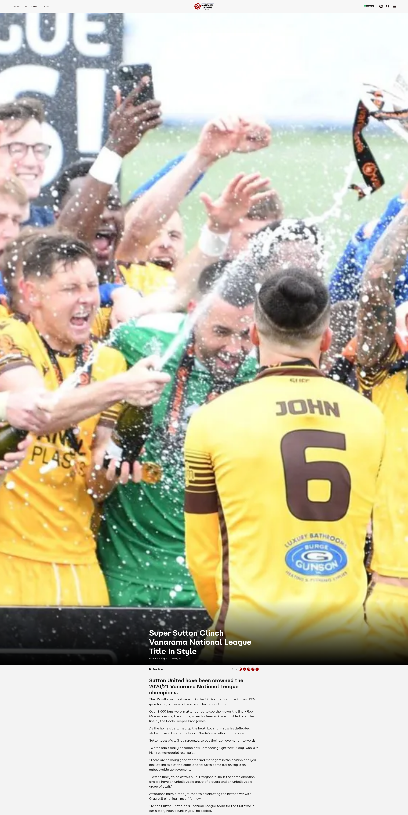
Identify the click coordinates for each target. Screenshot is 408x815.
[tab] (381, 6)
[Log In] (381, 6)
